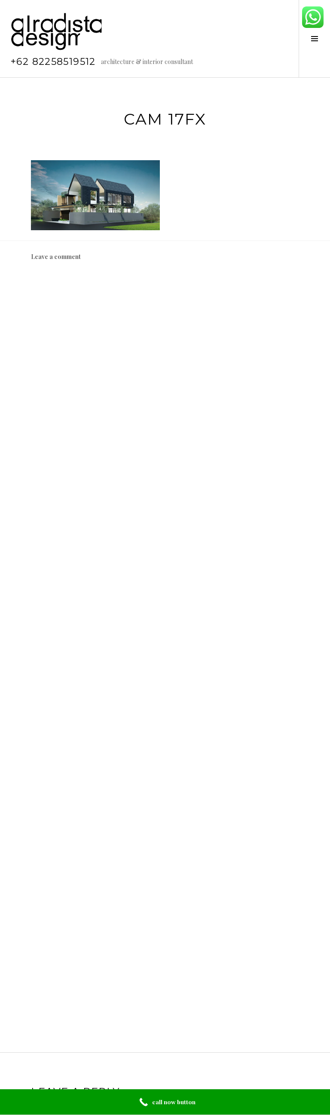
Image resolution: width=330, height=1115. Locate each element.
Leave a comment (56, 257)
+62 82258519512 (53, 61)
